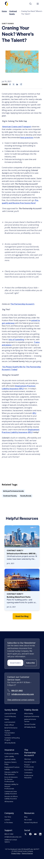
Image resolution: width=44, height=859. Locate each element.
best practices (26, 137)
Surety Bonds (8, 23)
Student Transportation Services (10, 733)
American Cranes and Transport (16, 126)
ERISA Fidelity (28, 714)
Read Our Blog (22, 616)
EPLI (34, 413)
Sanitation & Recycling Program (12, 739)
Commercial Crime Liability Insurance (11, 792)
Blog (25, 817)
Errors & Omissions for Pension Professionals (11, 779)
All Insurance (9, 801)
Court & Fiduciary (10, 716)
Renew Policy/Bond (30, 822)
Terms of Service (27, 853)
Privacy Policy (15, 853)
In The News (9, 822)
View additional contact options (20, 699)
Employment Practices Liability (12, 768)
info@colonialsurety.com (22, 694)
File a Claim (28, 820)
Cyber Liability (9, 756)
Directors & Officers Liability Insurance (11, 797)
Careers (7, 820)
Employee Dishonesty (31, 716)
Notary (7, 719)
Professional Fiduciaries (28, 776)
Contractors (28, 773)
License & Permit (10, 714)
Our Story (8, 817)
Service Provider (30, 724)
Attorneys (27, 759)
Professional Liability (12, 754)
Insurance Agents (30, 762)
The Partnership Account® (22, 304)
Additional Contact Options (11, 841)
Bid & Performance (11, 728)
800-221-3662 (17, 690)
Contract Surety (10, 496)
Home (4, 11)
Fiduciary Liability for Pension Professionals (11, 786)
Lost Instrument (10, 722)
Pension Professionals (29, 766)
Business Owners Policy (11, 763)
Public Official (9, 725)
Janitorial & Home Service (30, 720)
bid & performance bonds (13, 491)
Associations (28, 770)
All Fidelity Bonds (30, 727)
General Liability (10, 759)
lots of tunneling (16, 339)
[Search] (31, 3)
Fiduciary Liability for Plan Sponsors (11, 773)
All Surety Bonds (10, 743)
